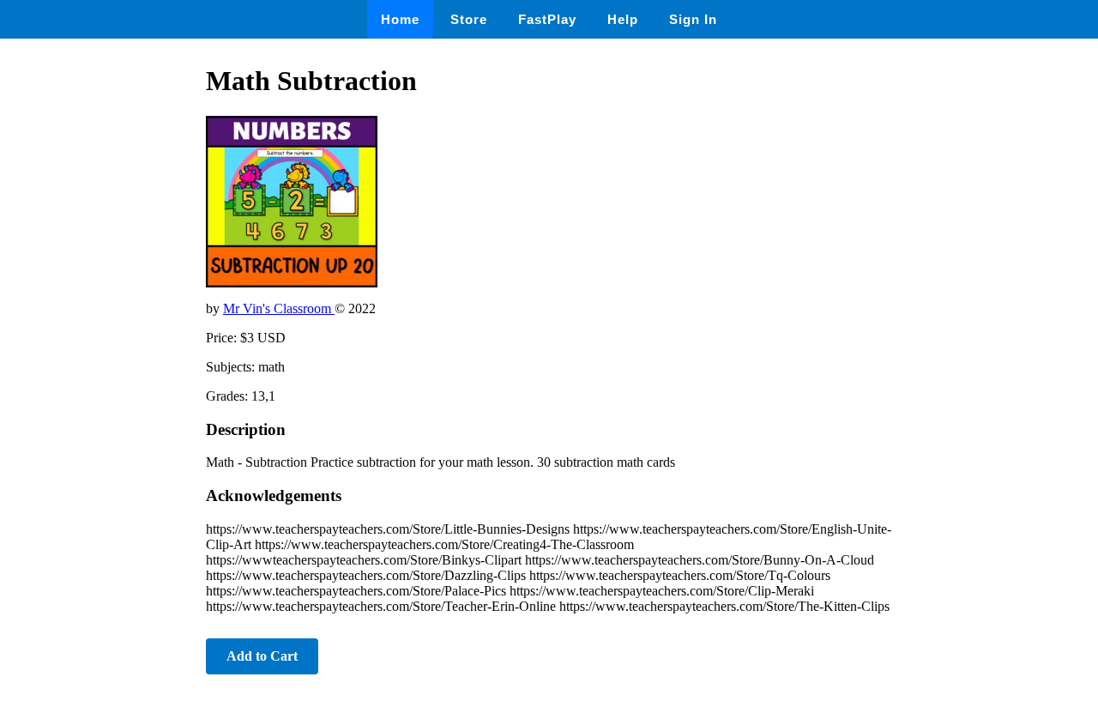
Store (468, 19)
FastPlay (547, 19)
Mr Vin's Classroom (279, 308)
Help (622, 19)
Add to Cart (262, 656)
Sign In (693, 19)
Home (400, 19)
